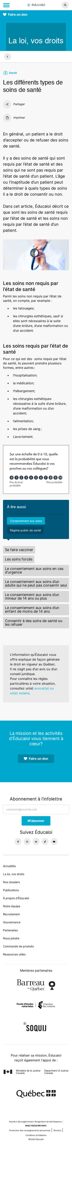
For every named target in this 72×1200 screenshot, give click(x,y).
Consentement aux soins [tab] (26, 521)
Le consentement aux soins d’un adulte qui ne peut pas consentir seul (36, 583)
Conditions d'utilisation (36, 1135)
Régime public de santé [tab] (25, 530)
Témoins (57, 1130)
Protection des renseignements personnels (29, 1130)
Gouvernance (11, 922)
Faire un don (17, 14)
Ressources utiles (14, 954)
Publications (11, 890)
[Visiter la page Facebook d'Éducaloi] (18, 841)
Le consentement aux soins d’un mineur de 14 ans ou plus (32, 596)
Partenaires (10, 930)
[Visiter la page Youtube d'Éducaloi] (54, 841)
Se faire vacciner (19, 550)
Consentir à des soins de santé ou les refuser (33, 622)
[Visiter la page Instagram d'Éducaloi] (27, 841)
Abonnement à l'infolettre (36, 798)
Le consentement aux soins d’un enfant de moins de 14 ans (32, 609)
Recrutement (11, 914)
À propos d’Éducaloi (16, 898)
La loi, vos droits (13, 874)
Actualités (9, 866)
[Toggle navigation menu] (6, 5)
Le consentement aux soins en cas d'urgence (34, 570)
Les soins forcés (18, 559)
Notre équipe (11, 906)
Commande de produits (18, 946)
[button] (60, 5)
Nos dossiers (11, 882)
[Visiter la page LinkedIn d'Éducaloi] (36, 841)
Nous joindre (11, 938)
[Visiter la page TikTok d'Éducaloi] (45, 841)
